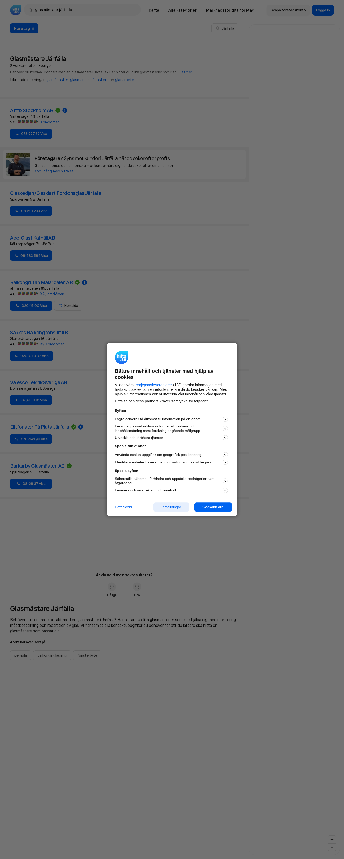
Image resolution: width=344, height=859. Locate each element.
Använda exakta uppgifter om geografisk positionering (158, 455)
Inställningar (171, 507)
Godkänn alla (213, 507)
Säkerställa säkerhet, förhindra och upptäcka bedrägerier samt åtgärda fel (165, 481)
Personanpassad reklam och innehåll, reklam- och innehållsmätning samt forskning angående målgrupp (157, 428)
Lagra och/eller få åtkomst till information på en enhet (157, 419)
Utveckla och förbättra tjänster (139, 438)
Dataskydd (123, 507)
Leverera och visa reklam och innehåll (145, 490)
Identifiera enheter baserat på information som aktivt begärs (163, 462)
